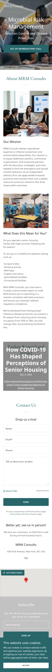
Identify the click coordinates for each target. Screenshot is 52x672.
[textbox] (26, 428)
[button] (46, 6)
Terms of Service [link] (30, 514)
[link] (13, 6)
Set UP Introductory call (26, 48)
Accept (25, 665)
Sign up (26, 635)
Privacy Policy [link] (15, 514)
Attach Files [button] (11, 490)
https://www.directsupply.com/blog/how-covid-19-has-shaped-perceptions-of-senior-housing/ (26, 385)
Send (26, 502)
